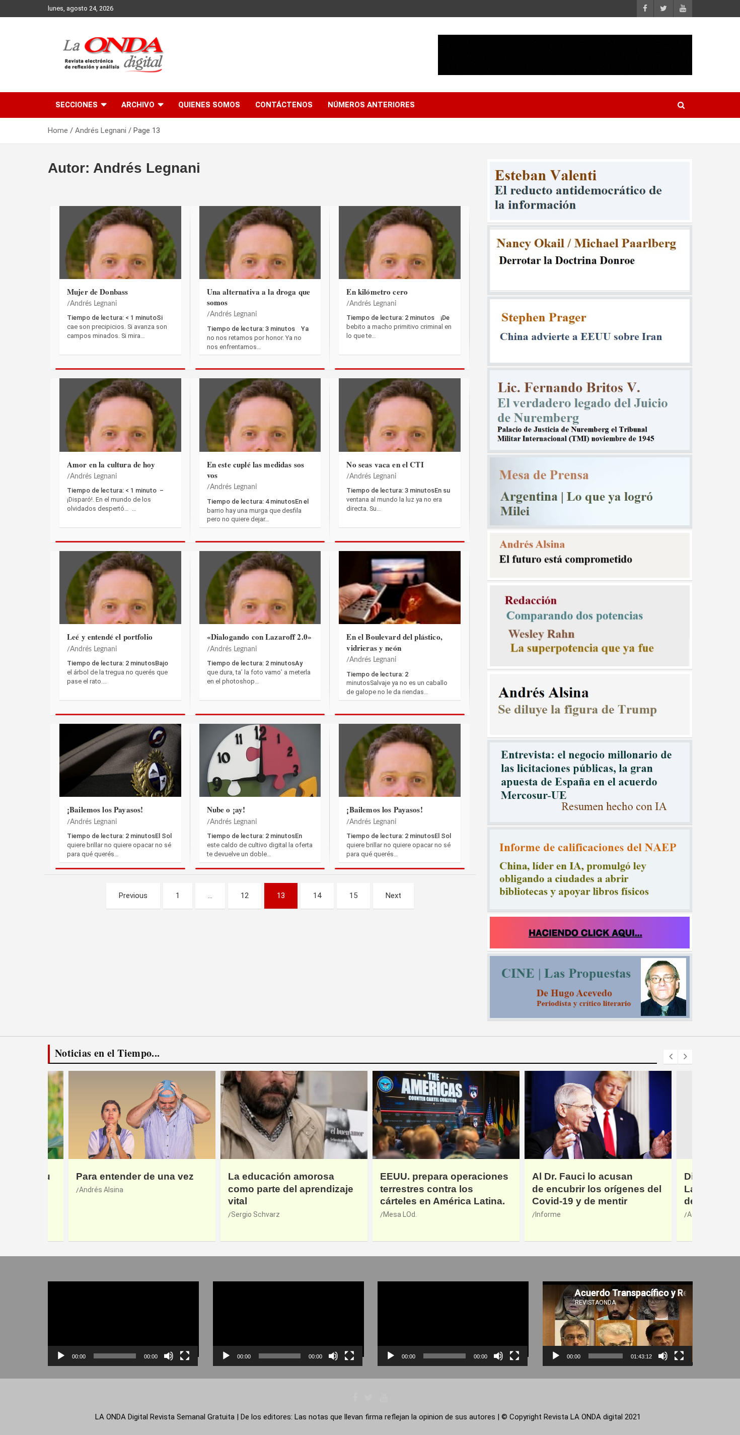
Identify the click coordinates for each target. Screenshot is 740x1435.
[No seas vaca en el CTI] (400, 434)
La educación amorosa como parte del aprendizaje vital (138, 1188)
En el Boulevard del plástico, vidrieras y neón (394, 642)
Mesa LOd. (248, 1214)
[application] (123, 1323)
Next (393, 895)
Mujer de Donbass (97, 291)
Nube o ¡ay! (226, 809)
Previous (133, 895)
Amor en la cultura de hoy (111, 464)
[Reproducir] (61, 1356)
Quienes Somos (209, 104)
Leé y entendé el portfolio (110, 636)
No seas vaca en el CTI (384, 464)
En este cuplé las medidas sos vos (255, 470)
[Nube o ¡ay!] (260, 779)
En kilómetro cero (377, 291)
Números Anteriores (371, 104)
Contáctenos (284, 104)
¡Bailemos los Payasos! (105, 809)
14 (317, 895)
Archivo (138, 104)
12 (245, 895)
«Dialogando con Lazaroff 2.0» (259, 636)
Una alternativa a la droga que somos (259, 297)
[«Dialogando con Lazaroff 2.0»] (260, 606)
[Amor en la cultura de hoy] (120, 434)
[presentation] (670, 1057)
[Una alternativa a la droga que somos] (260, 261)
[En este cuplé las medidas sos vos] (260, 434)
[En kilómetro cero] (400, 261)
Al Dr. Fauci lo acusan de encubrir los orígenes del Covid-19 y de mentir (444, 1188)
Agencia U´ (552, 1214)
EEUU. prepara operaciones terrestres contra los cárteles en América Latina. (292, 1188)
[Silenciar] (169, 1356)
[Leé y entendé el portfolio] (120, 606)
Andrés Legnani (93, 303)
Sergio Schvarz (103, 1214)
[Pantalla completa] (185, 1356)
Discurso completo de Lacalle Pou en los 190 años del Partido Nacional (597, 1188)
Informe (396, 1214)
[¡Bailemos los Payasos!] (120, 779)
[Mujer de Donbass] (120, 261)
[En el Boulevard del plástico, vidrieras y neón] (400, 606)
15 (353, 895)
